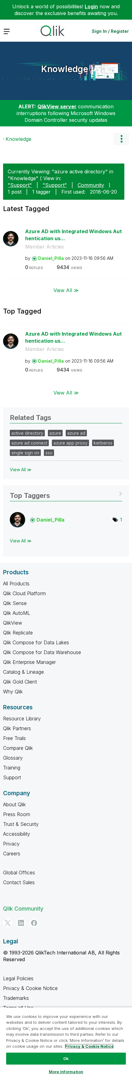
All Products (16, 583)
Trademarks (16, 998)
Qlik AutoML (16, 613)
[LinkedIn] (20, 922)
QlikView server (56, 106)
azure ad (76, 433)
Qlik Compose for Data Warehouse (42, 652)
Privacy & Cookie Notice (30, 988)
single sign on (25, 452)
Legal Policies (18, 978)
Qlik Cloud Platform (24, 593)
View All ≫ (66, 290)
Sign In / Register (110, 31)
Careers (11, 853)
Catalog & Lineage (23, 672)
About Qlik (14, 804)
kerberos (103, 442)
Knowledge (64, 69)
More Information (66, 1071)
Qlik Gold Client (20, 682)
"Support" (20, 185)
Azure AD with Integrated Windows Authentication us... (73, 234)
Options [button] (121, 139)
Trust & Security (21, 824)
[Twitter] (7, 922)
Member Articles (44, 247)
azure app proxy (70, 442)
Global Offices (19, 872)
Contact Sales (19, 882)
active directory (27, 433)
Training (11, 768)
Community (91, 185)
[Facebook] (34, 922)
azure (55, 433)
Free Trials (14, 738)
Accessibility (16, 834)
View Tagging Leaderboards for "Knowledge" (66, 493)
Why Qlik (13, 691)
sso (48, 452)
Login (91, 6)
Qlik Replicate (18, 633)
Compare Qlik (18, 748)
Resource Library (22, 718)
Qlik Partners (17, 728)
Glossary (13, 758)
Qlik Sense (15, 603)
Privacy (11, 844)
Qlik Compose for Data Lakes (36, 642)
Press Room (16, 814)
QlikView (12, 623)
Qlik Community (23, 908)
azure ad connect (29, 442)
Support (12, 777)
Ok (66, 1058)
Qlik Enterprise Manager (29, 662)
